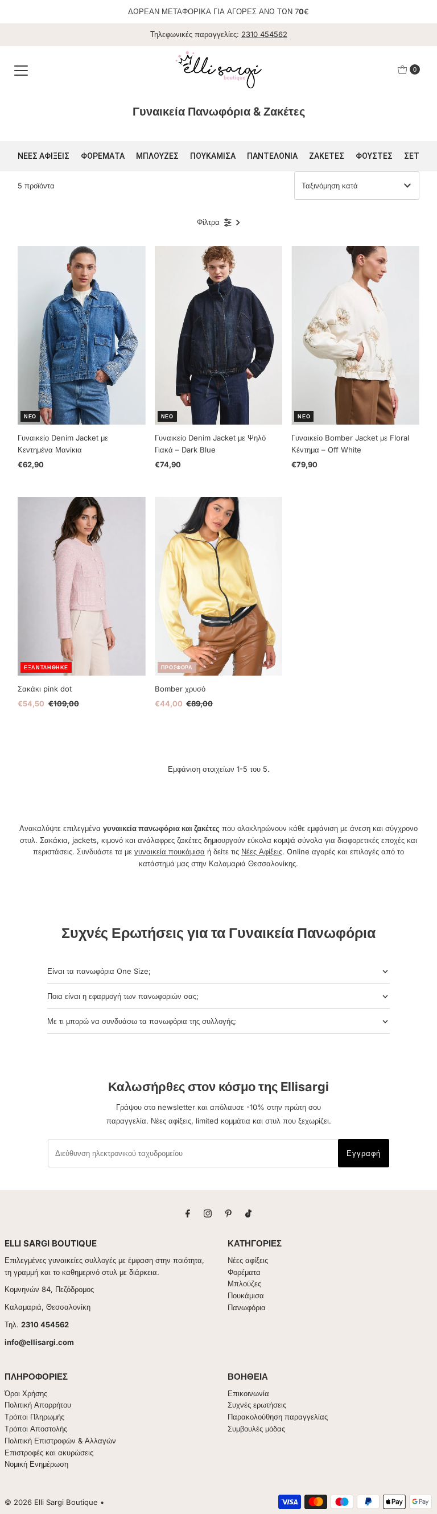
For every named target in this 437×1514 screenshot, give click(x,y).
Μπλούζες (244, 1283)
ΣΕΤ (411, 156)
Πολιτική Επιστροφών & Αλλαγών (60, 1440)
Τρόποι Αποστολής (36, 1428)
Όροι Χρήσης (26, 1393)
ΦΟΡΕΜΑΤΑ (103, 156)
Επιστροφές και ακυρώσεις (49, 1452)
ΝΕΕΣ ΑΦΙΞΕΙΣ (43, 156)
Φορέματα (244, 1272)
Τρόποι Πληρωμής (34, 1416)
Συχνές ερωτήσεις (257, 1404)
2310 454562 (264, 34)
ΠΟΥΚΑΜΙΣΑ (213, 156)
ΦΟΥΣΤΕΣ (374, 156)
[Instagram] (208, 1213)
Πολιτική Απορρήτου (38, 1404)
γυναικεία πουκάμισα (169, 851)
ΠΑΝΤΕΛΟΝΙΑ (272, 156)
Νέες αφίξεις (248, 1260)
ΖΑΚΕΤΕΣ (326, 156)
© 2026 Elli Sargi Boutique (51, 1502)
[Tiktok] (248, 1213)
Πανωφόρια (247, 1307)
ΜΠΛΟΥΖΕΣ (157, 156)
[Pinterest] (228, 1213)
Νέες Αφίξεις (261, 851)
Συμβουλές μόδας (256, 1428)
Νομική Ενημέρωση (36, 1463)
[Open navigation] (21, 69)
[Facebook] (187, 1213)
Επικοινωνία (248, 1393)
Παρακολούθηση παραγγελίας (278, 1416)
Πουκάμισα (246, 1295)
